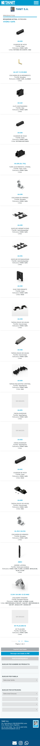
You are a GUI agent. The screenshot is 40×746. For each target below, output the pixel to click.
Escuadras (23, 77)
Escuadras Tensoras (22, 599)
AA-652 (20, 439)
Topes (20, 168)
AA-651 (20, 410)
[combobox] (20, 680)
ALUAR (22, 570)
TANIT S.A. (22, 9)
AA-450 (20, 225)
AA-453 (20, 319)
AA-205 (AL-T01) (20, 163)
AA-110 (20, 103)
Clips (22, 108)
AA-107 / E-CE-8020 (20, 72)
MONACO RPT (19, 604)
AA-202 (20, 133)
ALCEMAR (28, 79)
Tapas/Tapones (23, 385)
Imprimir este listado (20, 649)
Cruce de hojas (23, 324)
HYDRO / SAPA (9, 22)
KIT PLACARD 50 (20, 626)
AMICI (20, 562)
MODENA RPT (27, 604)
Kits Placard (23, 631)
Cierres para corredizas (23, 567)
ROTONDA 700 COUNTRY (20, 49)
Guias (22, 46)
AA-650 (20, 380)
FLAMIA (20, 568)
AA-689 (20, 500)
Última (26, 641)
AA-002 (20, 41)
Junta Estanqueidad (22, 230)
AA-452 (20, 286)
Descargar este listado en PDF (20, 653)
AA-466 (20, 350)
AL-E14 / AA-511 (20, 531)
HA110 (22, 294)
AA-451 (20, 256)
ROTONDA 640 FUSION (22, 141)
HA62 (29, 49)
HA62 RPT (25, 603)
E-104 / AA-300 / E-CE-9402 (20, 594)
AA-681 (20, 469)
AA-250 (20, 194)
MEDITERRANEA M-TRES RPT (13, 603)
